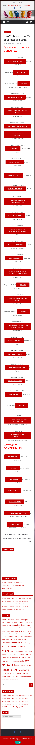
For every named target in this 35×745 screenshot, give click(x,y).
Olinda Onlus (25, 643)
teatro (28, 654)
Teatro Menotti (22, 674)
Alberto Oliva (6, 620)
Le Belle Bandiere (8, 636)
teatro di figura (17, 661)
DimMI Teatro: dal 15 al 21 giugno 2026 (13, 609)
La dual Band (28, 634)
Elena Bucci (27, 628)
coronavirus (29, 622)
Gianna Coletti (20, 634)
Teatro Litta (11, 674)
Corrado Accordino (7, 625)
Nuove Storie (14, 642)
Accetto (18, 742)
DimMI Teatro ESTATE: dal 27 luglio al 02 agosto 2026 (17, 598)
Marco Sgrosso (28, 636)
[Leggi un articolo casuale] (31, 22)
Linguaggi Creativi (20, 636)
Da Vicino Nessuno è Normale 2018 (12, 582)
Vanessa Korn (17, 679)
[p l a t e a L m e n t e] (17, 11)
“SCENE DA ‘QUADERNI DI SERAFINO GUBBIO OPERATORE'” (17, 326)
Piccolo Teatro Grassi (16, 651)
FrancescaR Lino (18, 43)
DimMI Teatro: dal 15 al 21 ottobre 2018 (16, 534)
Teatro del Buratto (16, 657)
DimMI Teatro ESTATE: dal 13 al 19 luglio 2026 (15, 604)
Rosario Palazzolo (7, 654)
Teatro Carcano (6, 657)
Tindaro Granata (24, 676)
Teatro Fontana (20, 666)
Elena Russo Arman (8, 631)
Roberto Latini (28, 651)
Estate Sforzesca (22, 631)
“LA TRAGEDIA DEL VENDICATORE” (17, 513)
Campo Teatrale (14, 620)
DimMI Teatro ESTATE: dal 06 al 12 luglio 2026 (15, 607)
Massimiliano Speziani (8, 639)
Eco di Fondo (20, 628)
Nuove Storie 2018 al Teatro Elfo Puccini (13, 585)
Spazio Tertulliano (19, 654)
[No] (33, 740)
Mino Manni (18, 639)
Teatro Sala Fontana (12, 677)
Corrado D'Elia (18, 625)
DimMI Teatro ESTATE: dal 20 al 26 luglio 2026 (15, 601)
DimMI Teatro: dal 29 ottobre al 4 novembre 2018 (17, 540)
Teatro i (20, 670)
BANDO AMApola (7, 588)
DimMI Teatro (7, 32)
